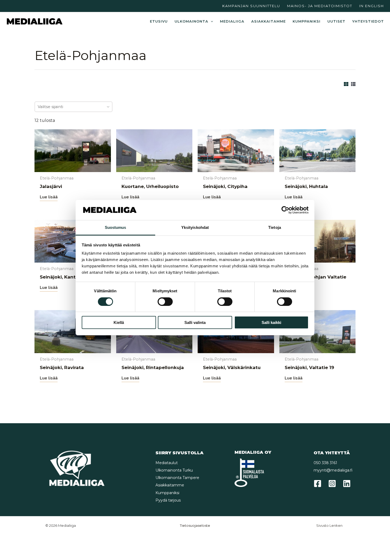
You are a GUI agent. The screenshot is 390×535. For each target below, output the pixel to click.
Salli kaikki (271, 322)
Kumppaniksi (306, 21)
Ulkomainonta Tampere (177, 477)
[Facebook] (318, 483)
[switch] (165, 301)
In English (371, 6)
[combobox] (73, 106)
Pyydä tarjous (168, 500)
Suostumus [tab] (115, 227)
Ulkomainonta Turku (174, 470)
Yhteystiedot (368, 21)
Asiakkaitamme (268, 21)
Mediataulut (166, 462)
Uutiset (336, 21)
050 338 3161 (325, 462)
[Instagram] (332, 483)
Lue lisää (49, 197)
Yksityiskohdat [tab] (195, 227)
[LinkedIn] (347, 483)
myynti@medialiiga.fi (333, 470)
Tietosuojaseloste (195, 525)
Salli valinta (195, 322)
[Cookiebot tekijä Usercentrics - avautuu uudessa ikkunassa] (285, 210)
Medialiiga (232, 21)
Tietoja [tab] (274, 227)
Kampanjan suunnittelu (251, 6)
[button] (210, 21)
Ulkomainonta (191, 21)
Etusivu (159, 21)
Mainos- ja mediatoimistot (319, 6)
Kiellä (119, 322)
